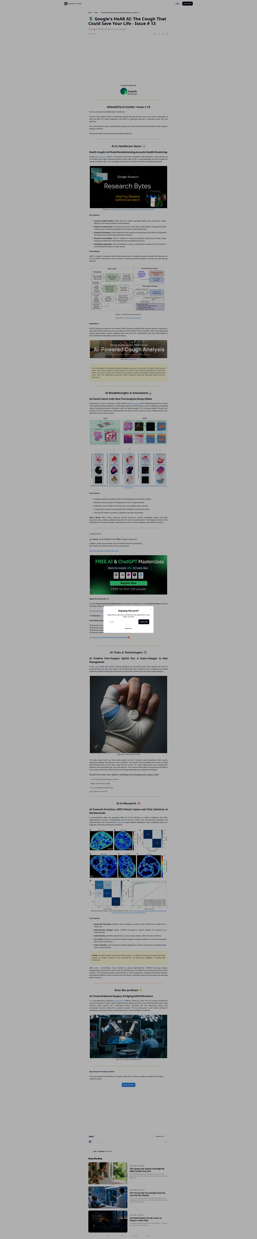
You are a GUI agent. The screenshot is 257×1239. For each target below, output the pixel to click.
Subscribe (144, 622)
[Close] (150, 609)
